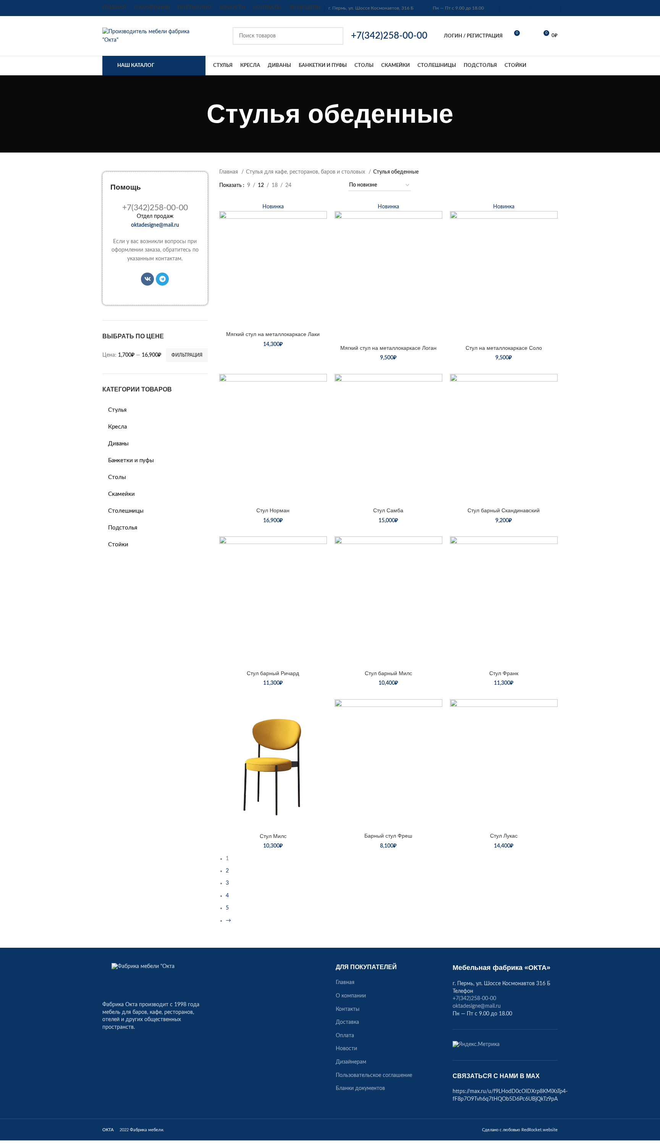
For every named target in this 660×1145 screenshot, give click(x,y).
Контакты (347, 1009)
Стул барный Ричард (273, 673)
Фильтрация (186, 355)
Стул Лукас (504, 836)
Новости (346, 1048)
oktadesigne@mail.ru (524, 8)
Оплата (345, 1035)
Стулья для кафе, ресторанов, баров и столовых (306, 172)
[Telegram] (162, 279)
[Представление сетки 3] (321, 185)
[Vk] (147, 279)
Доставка (347, 1022)
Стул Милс (273, 836)
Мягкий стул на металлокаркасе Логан (388, 348)
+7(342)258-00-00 (474, 998)
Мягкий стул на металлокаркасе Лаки (273, 334)
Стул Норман (273, 510)
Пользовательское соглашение (374, 1075)
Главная (229, 172)
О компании (351, 996)
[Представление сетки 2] (309, 185)
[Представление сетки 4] (333, 185)
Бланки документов (360, 1088)
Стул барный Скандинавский (503, 510)
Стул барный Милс (388, 673)
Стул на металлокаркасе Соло (504, 348)
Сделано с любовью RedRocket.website (520, 1130)
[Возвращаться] (197, 114)
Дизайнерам (351, 1062)
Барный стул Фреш (388, 836)
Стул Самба (388, 510)
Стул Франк (503, 673)
